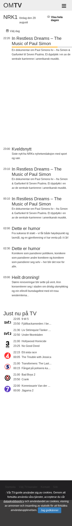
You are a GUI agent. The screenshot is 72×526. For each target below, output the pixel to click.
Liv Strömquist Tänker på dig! (39, 330)
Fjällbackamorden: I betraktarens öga (44, 323)
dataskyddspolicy (14, 501)
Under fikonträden (32, 334)
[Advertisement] (36, 104)
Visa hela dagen (56, 19)
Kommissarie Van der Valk (37, 385)
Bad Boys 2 (28, 374)
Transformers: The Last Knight (39, 363)
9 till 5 (25, 318)
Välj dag (14, 31)
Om (12, 5)
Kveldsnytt (21, 148)
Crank (25, 379)
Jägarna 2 (27, 390)
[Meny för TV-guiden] (64, 6)
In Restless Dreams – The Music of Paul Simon (36, 41)
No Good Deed (31, 345)
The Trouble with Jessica (36, 357)
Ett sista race (29, 352)
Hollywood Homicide (34, 341)
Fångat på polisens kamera (38, 368)
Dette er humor (26, 228)
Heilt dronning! (25, 277)
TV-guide (17, 492)
